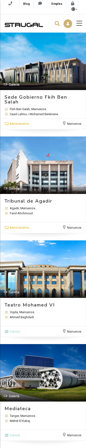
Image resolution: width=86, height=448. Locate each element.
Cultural (15, 331)
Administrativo (19, 123)
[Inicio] (24, 23)
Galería (14, 84)
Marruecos (74, 123)
